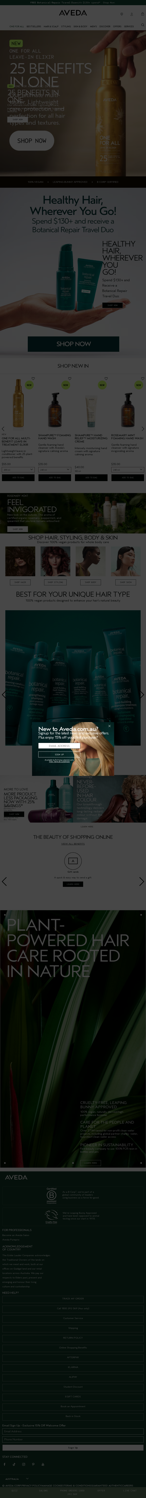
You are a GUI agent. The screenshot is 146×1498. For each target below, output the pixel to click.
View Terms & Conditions (59, 761)
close (100, 726)
